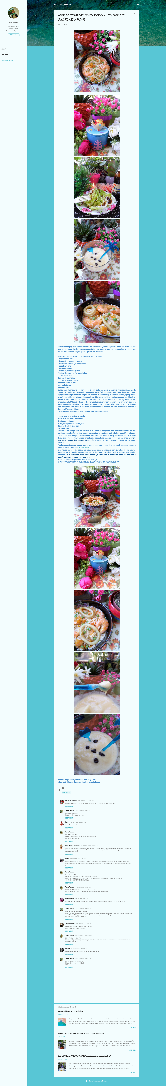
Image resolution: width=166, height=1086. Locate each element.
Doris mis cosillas (71, 800)
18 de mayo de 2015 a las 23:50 (83, 908)
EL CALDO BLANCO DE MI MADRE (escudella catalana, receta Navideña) (84, 1056)
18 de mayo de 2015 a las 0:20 (78, 858)
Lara (66, 822)
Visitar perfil (14, 34)
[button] (134, 14)
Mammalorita (69, 899)
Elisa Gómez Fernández (72, 845)
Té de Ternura (65, 4)
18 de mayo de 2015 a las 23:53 (83, 935)
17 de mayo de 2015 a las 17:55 (85, 800)
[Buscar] (138, 5)
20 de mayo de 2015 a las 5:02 (79, 948)
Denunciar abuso (7, 61)
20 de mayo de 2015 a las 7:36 (83, 958)
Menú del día (66, 792)
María (67, 858)
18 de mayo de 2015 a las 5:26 (83, 887)
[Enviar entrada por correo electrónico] (63, 789)
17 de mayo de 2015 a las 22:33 (89, 845)
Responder (69, 806)
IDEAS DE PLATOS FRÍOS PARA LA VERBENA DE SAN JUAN (81, 1034)
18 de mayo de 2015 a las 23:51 (83, 923)
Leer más (132, 1028)
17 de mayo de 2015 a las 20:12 (83, 832)
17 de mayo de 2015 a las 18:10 (83, 810)
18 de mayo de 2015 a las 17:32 (83, 898)
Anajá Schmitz (70, 923)
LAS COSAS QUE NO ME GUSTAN (70, 1011)
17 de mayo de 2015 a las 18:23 (77, 822)
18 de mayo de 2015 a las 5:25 (83, 872)
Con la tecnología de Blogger (98, 1081)
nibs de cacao (84, 447)
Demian (67, 948)
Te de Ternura (69, 810)
